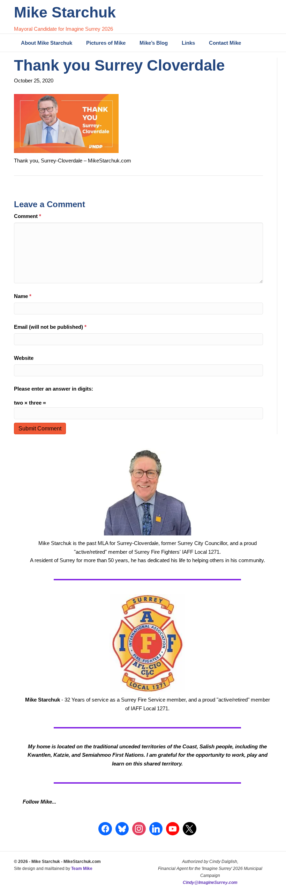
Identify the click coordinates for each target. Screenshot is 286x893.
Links (188, 43)
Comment (27, 216)
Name (22, 296)
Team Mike (81, 868)
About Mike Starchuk (46, 43)
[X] (189, 828)
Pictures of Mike (106, 43)
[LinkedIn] (156, 828)
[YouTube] (172, 828)
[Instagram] (138, 828)
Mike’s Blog (154, 43)
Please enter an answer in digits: (53, 389)
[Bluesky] (122, 828)
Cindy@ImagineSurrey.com (210, 882)
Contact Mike (225, 43)
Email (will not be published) (50, 327)
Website (23, 358)
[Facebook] (105, 828)
